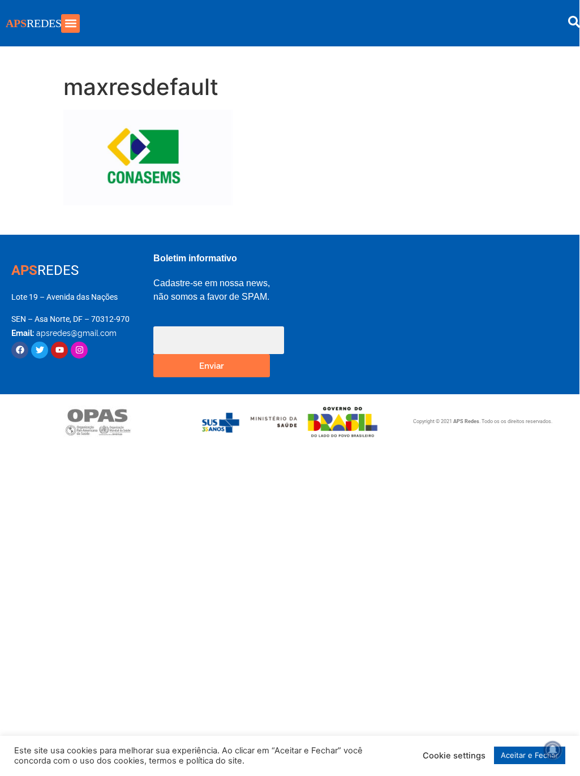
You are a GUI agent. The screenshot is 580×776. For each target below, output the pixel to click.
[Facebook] (19, 350)
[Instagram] (79, 350)
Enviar (211, 365)
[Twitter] (39, 350)
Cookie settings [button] (454, 756)
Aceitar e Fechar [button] (529, 755)
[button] (70, 23)
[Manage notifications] (553, 750)
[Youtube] (59, 350)
